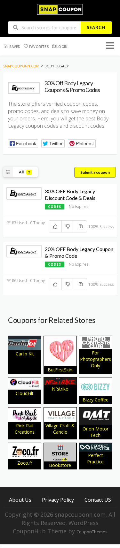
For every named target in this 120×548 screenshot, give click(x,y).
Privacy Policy (58, 499)
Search (96, 27)
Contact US (97, 499)
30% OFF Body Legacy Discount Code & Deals (70, 194)
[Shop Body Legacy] (24, 88)
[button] (23, 143)
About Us (20, 499)
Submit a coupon (95, 172)
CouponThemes (91, 532)
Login (62, 46)
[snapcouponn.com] (60, 9)
